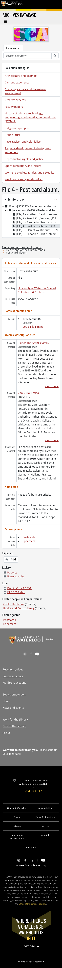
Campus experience (17, 82)
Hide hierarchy (15, 199)
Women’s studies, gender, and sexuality (29, 172)
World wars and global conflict (23, 179)
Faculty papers (14, 107)
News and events (13, 707)
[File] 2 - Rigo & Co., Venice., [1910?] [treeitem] (38, 218)
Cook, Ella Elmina (32, 326)
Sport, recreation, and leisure (23, 166)
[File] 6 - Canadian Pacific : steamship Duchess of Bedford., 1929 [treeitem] (38, 234)
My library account (14, 682)
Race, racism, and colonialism (23, 141)
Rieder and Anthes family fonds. (21, 247)
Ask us (7, 733)
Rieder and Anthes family (33, 343)
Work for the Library (15, 719)
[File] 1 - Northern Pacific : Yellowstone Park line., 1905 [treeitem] (38, 214)
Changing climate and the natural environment (25, 91)
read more (52, 386)
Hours (6, 701)
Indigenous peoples (17, 128)
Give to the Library (14, 726)
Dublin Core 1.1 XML (19, 588)
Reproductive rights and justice (24, 159)
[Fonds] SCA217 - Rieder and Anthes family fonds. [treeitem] (34, 206)
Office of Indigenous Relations (32, 904)
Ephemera (28, 541)
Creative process (15, 100)
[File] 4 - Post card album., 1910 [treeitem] (35, 226)
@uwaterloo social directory (31, 865)
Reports (12, 572)
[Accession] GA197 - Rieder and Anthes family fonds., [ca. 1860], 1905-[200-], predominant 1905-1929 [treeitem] (36, 210)
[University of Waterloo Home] (11, 4)
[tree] (31, 220)
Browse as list (15, 576)
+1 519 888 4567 (33, 791)
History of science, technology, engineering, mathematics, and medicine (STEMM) (30, 117)
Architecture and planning (21, 76)
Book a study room (14, 694)
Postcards (28, 537)
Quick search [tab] (13, 47)
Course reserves (13, 676)
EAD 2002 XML (16, 592)
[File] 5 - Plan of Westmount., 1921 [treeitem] (37, 230)
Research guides (13, 669)
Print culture (13, 135)
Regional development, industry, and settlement (28, 150)
